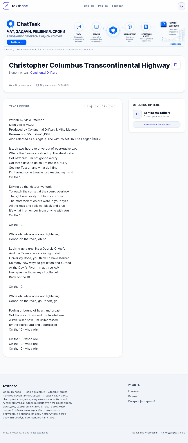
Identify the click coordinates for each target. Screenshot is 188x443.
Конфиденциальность (173, 432)
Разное (103, 5)
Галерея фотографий (141, 401)
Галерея (117, 5)
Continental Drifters (26, 49)
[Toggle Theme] (181, 5)
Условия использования (145, 432)
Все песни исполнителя (157, 124)
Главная (88, 5)
